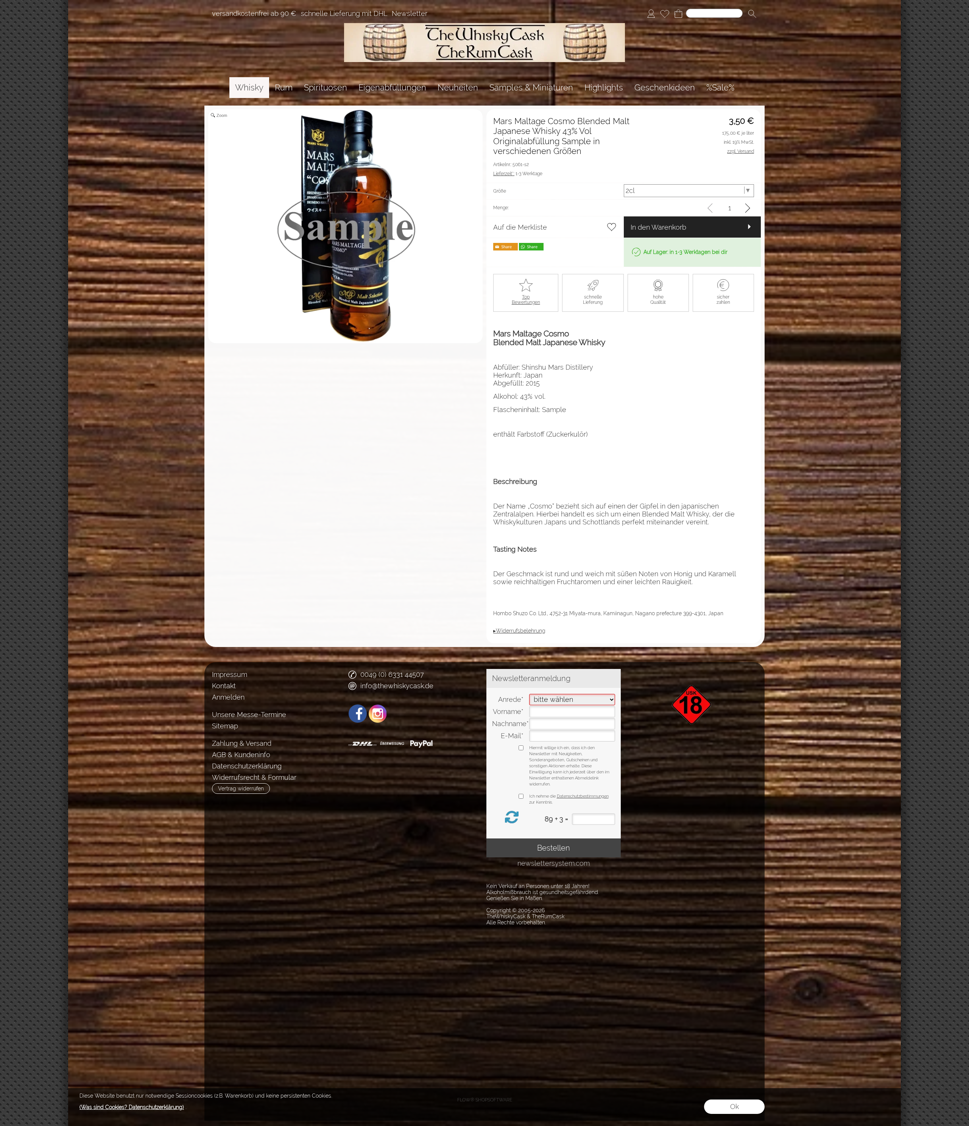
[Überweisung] (392, 744)
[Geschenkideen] (665, 87)
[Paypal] (421, 744)
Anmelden (228, 697)
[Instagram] (377, 713)
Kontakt (224, 686)
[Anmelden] (651, 14)
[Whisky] (249, 87)
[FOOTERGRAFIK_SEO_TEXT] (692, 672)
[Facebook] (357, 713)
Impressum (229, 674)
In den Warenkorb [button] (658, 227)
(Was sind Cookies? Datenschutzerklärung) (131, 1107)
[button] (752, 14)
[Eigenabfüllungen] (392, 87)
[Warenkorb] (678, 14)
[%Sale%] (720, 87)
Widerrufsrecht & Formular (254, 777)
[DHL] (362, 744)
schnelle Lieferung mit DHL (344, 13)
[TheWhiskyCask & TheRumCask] (484, 26)
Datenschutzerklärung (247, 766)
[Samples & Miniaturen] (531, 87)
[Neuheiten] (458, 87)
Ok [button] (734, 1106)
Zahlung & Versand (241, 743)
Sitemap (225, 726)
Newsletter (409, 13)
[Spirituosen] (325, 87)
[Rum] (283, 87)
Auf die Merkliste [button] (520, 227)
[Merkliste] (665, 14)
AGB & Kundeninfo (241, 755)
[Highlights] (604, 87)
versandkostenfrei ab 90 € (254, 13)
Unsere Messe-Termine (249, 715)
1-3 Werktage (517, 173)
